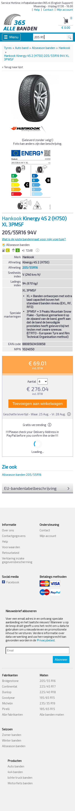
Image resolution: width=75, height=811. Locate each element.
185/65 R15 (47, 709)
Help (37, 9)
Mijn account (65, 9)
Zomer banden (11, 735)
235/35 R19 (47, 703)
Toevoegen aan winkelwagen (37, 403)
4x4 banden (15, 772)
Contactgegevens (14, 536)
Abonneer (61, 659)
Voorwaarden (11, 547)
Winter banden (11, 740)
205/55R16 (30, 267)
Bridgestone (10, 681)
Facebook (12, 582)
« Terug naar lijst (12, 67)
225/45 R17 (48, 686)
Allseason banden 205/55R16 (21, 474)
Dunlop (6, 692)
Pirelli (6, 709)
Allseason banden (43, 48)
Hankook (64, 48)
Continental (9, 686)
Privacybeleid (46, 640)
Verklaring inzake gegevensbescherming (17, 560)
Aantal (32, 381)
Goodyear (8, 697)
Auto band (21, 48)
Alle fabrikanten (12, 714)
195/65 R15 (47, 697)
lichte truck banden (20, 777)
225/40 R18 (48, 692)
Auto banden (16, 766)
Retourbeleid (10, 552)
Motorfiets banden (20, 783)
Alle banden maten (52, 714)
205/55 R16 (48, 681)
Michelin (7, 703)
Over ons (8, 530)
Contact (48, 9)
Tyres (8, 48)
